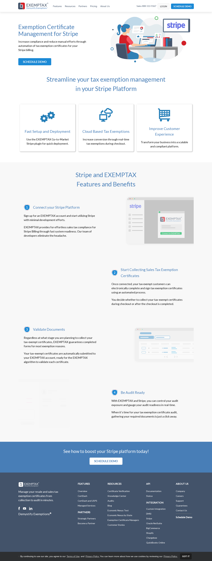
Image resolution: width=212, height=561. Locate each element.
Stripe (149, 518)
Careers (180, 496)
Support (180, 500)
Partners (83, 6)
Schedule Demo (184, 517)
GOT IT (186, 556)
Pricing (93, 6)
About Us (105, 6)
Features (57, 6)
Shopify (149, 533)
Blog (110, 505)
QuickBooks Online (155, 542)
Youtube (24, 508)
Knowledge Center (117, 496)
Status (149, 496)
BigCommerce (153, 528)
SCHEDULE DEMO (183, 6)
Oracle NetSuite (154, 523)
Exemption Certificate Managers (123, 520)
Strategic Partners (87, 518)
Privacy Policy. (92, 556)
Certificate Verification (119, 491)
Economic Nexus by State (120, 515)
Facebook (19, 508)
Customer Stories (116, 525)
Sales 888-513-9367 (146, 6)
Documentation (153, 491)
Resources (70, 6)
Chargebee (151, 537)
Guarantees (181, 505)
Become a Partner (86, 523)
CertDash (82, 496)
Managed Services (86, 505)
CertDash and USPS (87, 500)
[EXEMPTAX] (33, 6)
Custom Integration (156, 509)
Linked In (30, 508)
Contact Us (181, 510)
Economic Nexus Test (118, 510)
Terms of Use (73, 556)
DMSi (148, 513)
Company (180, 491)
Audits (111, 500)
